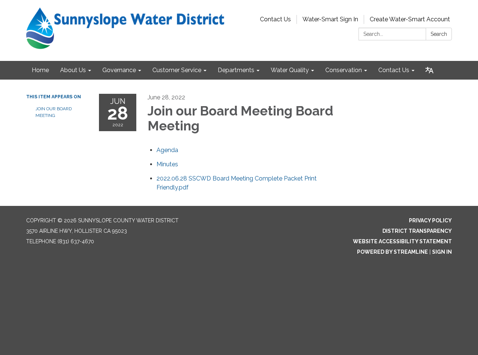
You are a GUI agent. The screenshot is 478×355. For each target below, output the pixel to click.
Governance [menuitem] (119, 70)
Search (439, 34)
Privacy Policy (430, 220)
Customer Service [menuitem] (176, 70)
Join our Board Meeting (53, 112)
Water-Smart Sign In (330, 19)
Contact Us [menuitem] (393, 70)
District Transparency (417, 231)
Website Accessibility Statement (402, 241)
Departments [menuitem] (236, 70)
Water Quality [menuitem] (290, 70)
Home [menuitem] (40, 70)
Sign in (442, 252)
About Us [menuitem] (73, 70)
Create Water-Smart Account (410, 19)
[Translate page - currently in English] (429, 70)
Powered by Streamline (392, 252)
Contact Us (275, 19)
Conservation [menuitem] (343, 70)
